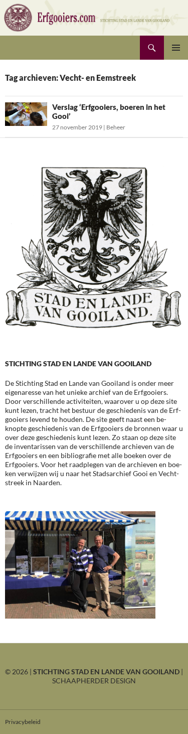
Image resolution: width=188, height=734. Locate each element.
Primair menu (176, 48)
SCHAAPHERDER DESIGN (94, 680)
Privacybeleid (23, 721)
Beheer (115, 127)
